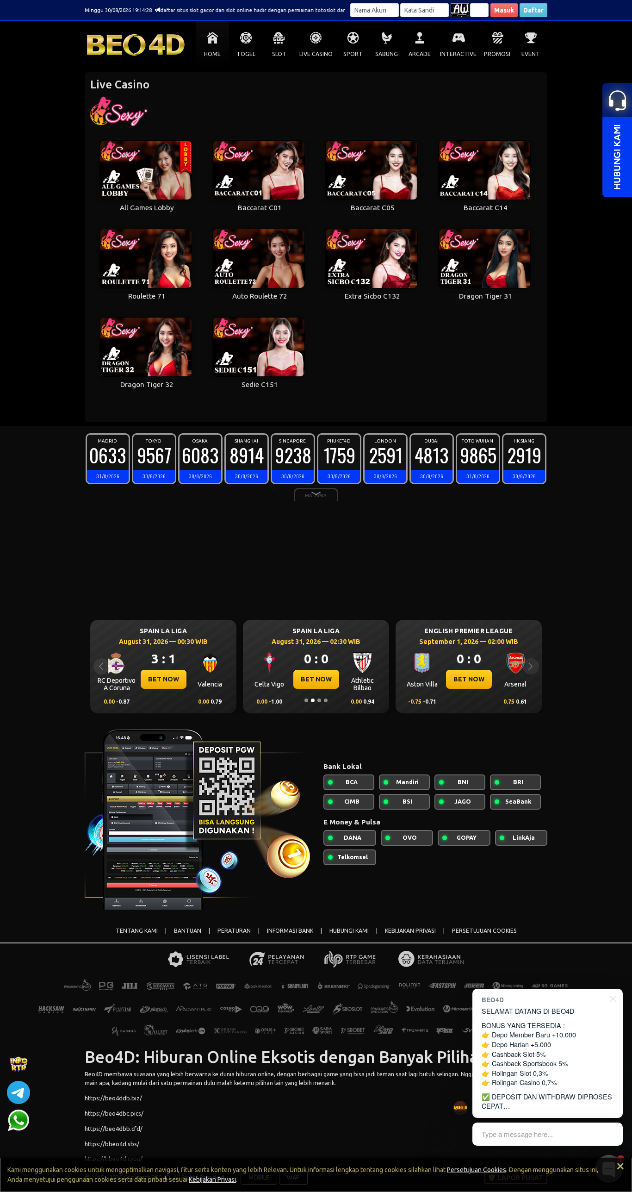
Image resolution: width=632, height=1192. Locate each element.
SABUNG (386, 54)
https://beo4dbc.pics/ (114, 1113)
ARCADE (420, 54)
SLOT (279, 54)
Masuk (504, 10)
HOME (212, 54)
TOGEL (245, 54)
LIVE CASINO (316, 54)
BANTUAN (187, 931)
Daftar (533, 10)
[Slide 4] (326, 700)
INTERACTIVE (458, 54)
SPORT (353, 54)
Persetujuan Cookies (476, 1169)
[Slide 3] (319, 700)
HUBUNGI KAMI (349, 931)
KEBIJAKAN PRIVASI (410, 931)
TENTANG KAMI (137, 931)
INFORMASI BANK (290, 931)
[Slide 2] (313, 700)
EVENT (530, 54)
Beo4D (94, 1074)
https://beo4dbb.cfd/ (114, 1128)
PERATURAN (234, 931)
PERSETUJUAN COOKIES (484, 931)
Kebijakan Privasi (212, 1179)
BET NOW (174, 679)
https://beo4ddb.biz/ (113, 1098)
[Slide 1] (306, 700)
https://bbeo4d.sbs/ (112, 1144)
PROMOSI (497, 54)
